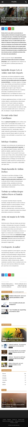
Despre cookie (21, 419)
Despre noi (14, 419)
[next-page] (5, 317)
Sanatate (10, 347)
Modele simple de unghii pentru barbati (13, 404)
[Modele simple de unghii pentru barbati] (14, 400)
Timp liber (11, 360)
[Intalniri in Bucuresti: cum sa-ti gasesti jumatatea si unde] (5, 297)
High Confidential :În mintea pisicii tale (13, 338)
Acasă (2, 5)
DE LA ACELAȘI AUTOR (18, 292)
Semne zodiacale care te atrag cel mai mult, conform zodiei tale (21, 285)
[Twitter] (6, 28)
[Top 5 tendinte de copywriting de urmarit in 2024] (5, 311)
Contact (4, 419)
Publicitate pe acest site (19, 421)
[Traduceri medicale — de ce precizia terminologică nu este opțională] (4, 346)
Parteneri (9, 419)
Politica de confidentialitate (7, 421)
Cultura (10, 353)
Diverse (6, 5)
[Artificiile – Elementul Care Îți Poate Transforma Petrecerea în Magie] (4, 358)
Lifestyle (4, 340)
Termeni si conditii (14, 422)
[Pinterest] (9, 28)
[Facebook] (2, 28)
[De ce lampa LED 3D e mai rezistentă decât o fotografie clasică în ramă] (4, 352)
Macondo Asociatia (11, 340)
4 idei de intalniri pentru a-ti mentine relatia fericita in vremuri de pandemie (7, 285)
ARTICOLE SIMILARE (6, 292)
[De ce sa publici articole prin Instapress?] (5, 304)
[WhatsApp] (12, 28)
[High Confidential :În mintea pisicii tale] (14, 335)
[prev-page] (2, 317)
